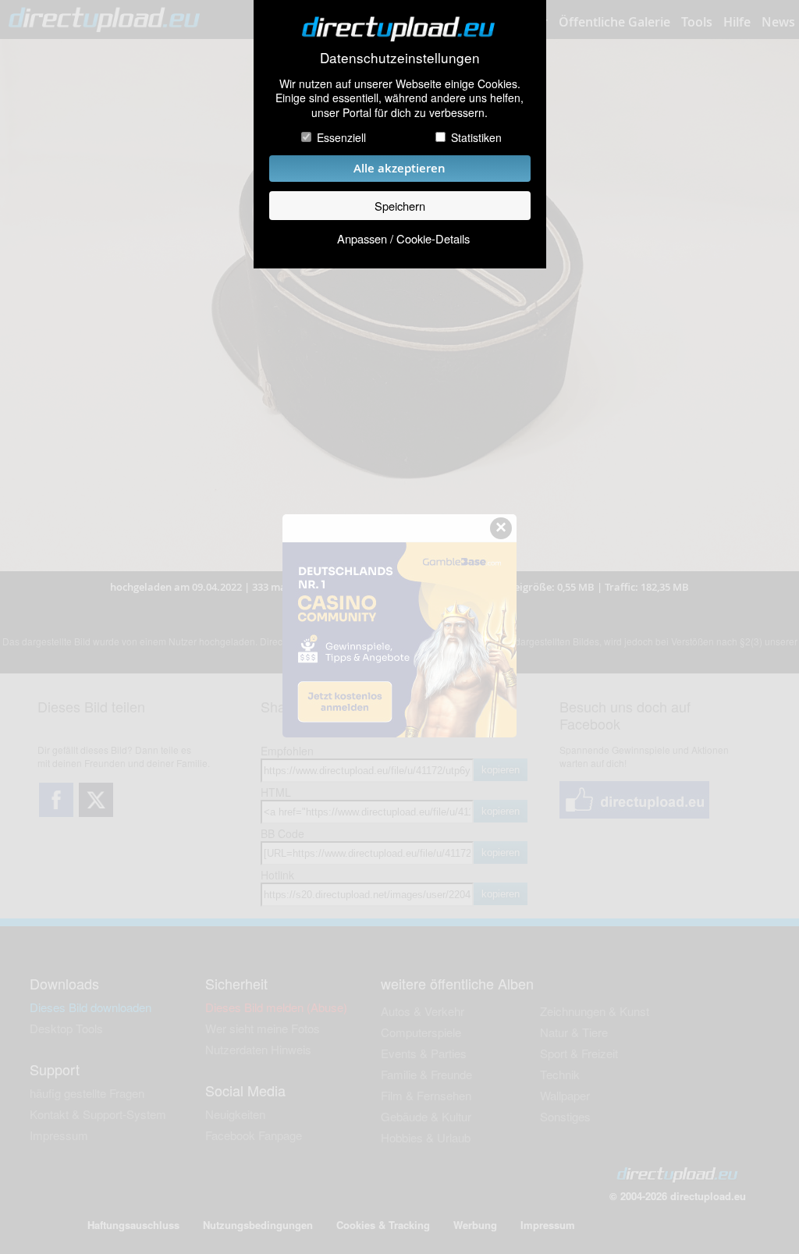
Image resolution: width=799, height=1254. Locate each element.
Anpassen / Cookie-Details (403, 238)
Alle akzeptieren (399, 168)
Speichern (400, 205)
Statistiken (476, 137)
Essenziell (341, 137)
